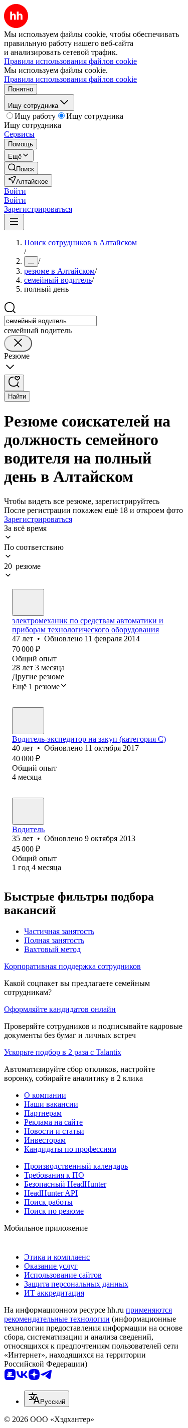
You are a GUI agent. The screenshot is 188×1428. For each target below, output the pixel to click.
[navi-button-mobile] (14, 222)
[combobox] (50, 321)
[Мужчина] (28, 602)
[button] (15, 191)
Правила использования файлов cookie (70, 79)
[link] (21, 168)
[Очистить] (18, 343)
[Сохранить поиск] (14, 383)
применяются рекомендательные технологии (88, 1314)
